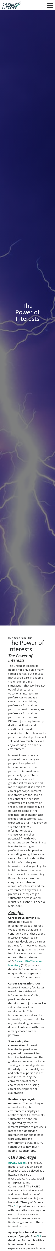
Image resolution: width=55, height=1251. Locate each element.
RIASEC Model (17, 1162)
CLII (16, 1206)
